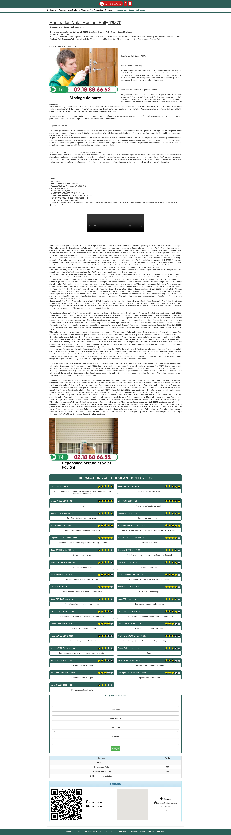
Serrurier (167, 799)
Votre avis (116, 736)
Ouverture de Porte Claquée (96, 831)
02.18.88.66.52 (113, 3)
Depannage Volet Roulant (118, 831)
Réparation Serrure (138, 831)
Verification (115, 701)
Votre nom (115, 709)
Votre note (115, 727)
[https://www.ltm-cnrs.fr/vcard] (66, 804)
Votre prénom (115, 718)
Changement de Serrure (74, 831)
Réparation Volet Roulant (157, 831)
